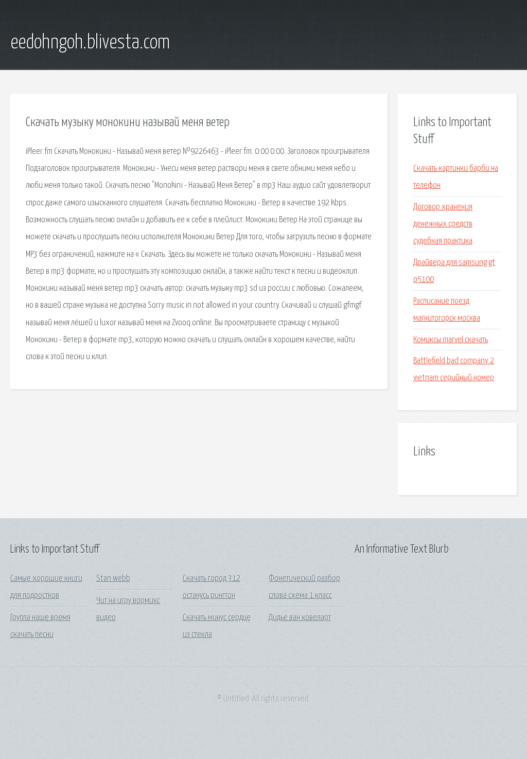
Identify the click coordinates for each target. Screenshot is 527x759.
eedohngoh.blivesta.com (90, 42)
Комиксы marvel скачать (450, 340)
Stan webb (113, 578)
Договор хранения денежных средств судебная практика (442, 224)
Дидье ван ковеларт (300, 617)
